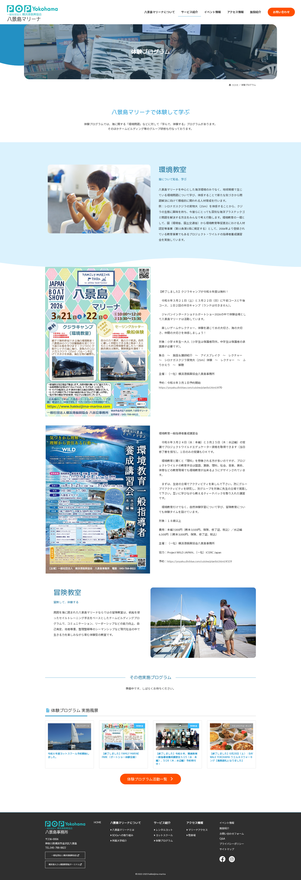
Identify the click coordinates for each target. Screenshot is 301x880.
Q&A (222, 838)
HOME (97, 822)
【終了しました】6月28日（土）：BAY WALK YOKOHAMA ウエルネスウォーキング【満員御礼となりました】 (231, 757)
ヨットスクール (164, 835)
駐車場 (192, 835)
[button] (150, 779)
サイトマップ (226, 849)
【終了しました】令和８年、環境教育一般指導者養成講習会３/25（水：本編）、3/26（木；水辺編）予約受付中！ (176, 759)
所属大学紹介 (119, 840)
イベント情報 (226, 822)
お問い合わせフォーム (231, 833)
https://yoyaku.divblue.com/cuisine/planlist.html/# (189, 387)
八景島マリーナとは (123, 829)
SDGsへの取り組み (122, 835)
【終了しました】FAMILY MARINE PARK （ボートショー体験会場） (120, 755)
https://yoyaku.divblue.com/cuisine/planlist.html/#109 (199, 561)
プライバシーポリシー (231, 843)
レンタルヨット (164, 829)
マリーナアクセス (198, 829)
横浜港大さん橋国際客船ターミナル (64, 864)
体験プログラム (164, 840)
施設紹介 (224, 828)
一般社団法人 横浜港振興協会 (64, 855)
